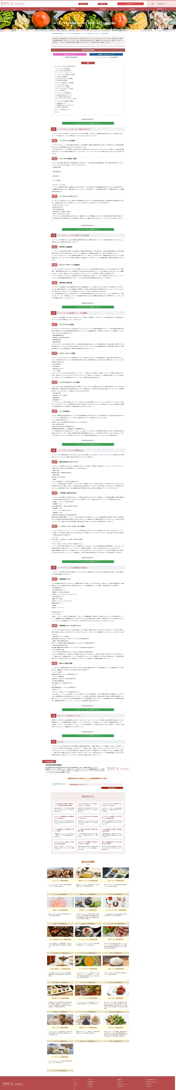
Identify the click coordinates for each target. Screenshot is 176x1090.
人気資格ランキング (130, 3)
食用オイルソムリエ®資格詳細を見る (88, 894)
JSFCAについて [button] (43, 9)
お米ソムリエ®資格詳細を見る (115, 982)
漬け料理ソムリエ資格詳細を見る (60, 1012)
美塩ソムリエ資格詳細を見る (60, 923)
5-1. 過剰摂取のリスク (60, 103)
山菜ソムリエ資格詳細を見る (116, 1041)
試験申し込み (103, 4)
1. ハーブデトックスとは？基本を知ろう (65, 66)
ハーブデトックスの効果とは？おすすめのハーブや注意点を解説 (94, 33)
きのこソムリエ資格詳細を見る (60, 1041)
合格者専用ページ (161, 9)
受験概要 (119, 1079)
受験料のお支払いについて (122, 1084)
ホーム (14, 9)
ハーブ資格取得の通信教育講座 (69, 57)
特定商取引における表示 (151, 1082)
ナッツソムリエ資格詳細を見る (60, 894)
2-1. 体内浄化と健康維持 (61, 76)
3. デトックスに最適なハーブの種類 (63, 83)
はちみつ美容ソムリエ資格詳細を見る (60, 982)
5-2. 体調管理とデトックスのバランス (64, 105)
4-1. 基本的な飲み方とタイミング (63, 95)
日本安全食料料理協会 (57, 33)
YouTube (75, 1082)
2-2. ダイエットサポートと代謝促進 (64, 78)
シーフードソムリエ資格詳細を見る (88, 1012)
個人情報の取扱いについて (152, 1079)
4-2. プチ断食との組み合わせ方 (63, 97)
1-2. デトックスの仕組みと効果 (63, 70)
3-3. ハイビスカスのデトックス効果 (64, 88)
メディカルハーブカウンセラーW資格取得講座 (106, 57)
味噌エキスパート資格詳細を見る (88, 1041)
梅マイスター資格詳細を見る (116, 1012)
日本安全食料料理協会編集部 (53, 765)
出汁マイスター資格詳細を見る (116, 894)
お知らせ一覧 (149, 1086)
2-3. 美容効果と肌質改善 (61, 80)
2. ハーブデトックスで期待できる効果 (64, 74)
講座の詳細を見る (112, 788)
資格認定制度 (102, 9)
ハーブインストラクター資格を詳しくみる (88, 123)
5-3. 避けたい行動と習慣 (61, 107)
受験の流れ (119, 1082)
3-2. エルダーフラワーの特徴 (62, 87)
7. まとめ (56, 112)
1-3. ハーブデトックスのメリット (63, 72)
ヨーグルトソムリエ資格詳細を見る (88, 953)
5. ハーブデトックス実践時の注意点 (63, 101)
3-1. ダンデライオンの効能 (61, 85)
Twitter (74, 1086)
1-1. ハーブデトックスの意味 (62, 68)
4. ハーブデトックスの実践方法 (62, 93)
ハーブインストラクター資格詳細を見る (115, 923)
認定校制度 (90, 1084)
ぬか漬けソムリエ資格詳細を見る (88, 923)
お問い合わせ (83, 4)
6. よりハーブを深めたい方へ (62, 109)
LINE (74, 1088)
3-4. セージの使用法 (60, 90)
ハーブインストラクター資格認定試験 (71, 33)
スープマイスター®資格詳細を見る (88, 982)
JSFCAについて (91, 1079)
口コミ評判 (90, 1086)
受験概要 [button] (73, 9)
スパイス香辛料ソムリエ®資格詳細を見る (60, 953)
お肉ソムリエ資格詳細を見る (116, 953)
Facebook (75, 1084)
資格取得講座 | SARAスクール (78, 784)
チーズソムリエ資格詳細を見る (60, 1070)
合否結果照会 (132, 9)
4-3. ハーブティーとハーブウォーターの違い (66, 98)
